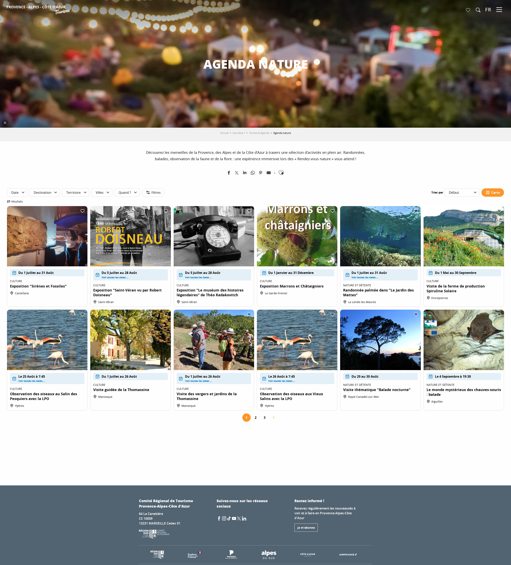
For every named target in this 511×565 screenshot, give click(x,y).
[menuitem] (38, 10)
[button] (478, 10)
